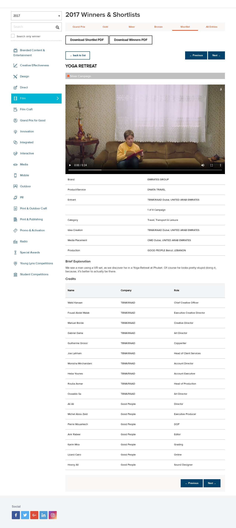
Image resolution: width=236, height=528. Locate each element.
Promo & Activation (32, 230)
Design (24, 76)
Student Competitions (34, 274)
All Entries (211, 27)
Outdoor (25, 186)
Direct (24, 87)
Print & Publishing (31, 219)
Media (24, 164)
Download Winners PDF (131, 39)
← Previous (196, 55)
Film (23, 98)
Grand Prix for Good (32, 120)
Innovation (27, 131)
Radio (23, 241)
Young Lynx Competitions (36, 263)
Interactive (27, 153)
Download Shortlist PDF (87, 39)
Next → (216, 55)
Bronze (158, 27)
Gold (105, 27)
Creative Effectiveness (34, 65)
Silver (132, 27)
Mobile (24, 175)
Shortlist (185, 27)
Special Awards (30, 252)
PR (22, 197)
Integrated (26, 142)
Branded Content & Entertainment (29, 52)
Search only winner (28, 36)
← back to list (78, 55)
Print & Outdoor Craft (33, 208)
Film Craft (26, 109)
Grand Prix (79, 27)
